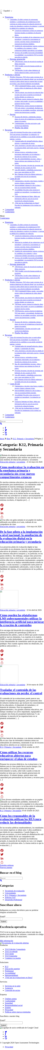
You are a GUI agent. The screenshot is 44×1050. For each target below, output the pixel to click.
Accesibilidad (10, 973)
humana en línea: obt (27, 198)
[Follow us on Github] (6, 1038)
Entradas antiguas (7, 865)
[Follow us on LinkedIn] (6, 1036)
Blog (8, 439)
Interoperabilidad (11, 975)
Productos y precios (12, 75)
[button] (1, 424)
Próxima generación (17, 59)
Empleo (8, 1008)
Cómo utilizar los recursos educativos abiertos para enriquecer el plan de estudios (18, 756)
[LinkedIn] (22, 513)
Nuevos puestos (6, 867)
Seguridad (9, 1003)
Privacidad (9, 1010)
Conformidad (10, 1001)
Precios (12, 114)
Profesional (9, 971)
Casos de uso (15, 179)
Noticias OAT (10, 897)
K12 (6, 966)
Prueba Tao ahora (21, 128)
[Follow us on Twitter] (6, 1032)
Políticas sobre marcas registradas (18, 1012)
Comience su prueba (13, 958)
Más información (6, 941)
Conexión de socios (12, 990)
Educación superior (12, 969)
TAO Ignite (9, 954)
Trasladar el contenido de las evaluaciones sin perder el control (21, 691)
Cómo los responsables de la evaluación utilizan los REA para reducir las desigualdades (20, 819)
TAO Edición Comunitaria (15, 949)
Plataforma (9, 17)
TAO (29, 95)
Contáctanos (9, 212)
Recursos (8, 130)
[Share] (22, 517)
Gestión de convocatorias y (29, 48)
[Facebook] (22, 505)
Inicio (2, 439)
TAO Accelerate (11, 951)
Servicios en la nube (12, 986)
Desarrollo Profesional (13, 900)
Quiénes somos (11, 999)
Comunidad (9, 210)
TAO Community (29, 88)
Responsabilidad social (13, 1005)
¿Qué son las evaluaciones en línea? (28, 205)
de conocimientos (28, 161)
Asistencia (9, 988)
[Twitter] (22, 509)
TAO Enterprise (11, 956)
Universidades (10, 893)
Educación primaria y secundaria (12, 462)
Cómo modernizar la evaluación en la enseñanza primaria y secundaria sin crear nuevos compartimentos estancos (22, 472)
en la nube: (29, 55)
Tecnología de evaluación (15, 891)
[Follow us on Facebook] (5, 1034)
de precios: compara (29, 119)
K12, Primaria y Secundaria (23, 439)
